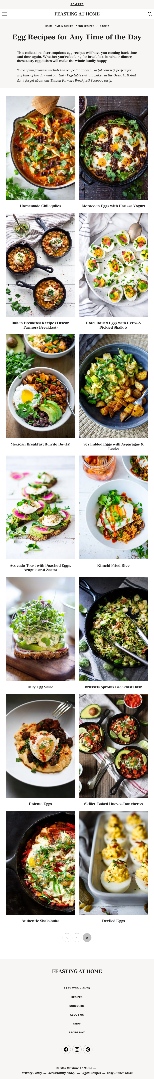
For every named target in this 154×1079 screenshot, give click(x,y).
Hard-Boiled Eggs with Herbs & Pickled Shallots (113, 325)
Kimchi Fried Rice (113, 565)
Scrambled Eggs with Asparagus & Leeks (113, 446)
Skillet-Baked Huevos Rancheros (113, 804)
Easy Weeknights (77, 988)
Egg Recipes (86, 26)
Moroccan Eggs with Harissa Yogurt (113, 206)
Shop (77, 1023)
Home (49, 26)
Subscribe (77, 1005)
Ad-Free (76, 4)
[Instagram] (77, 1049)
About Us (77, 1014)
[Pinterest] (87, 1049)
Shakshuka (89, 70)
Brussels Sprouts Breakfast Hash (113, 687)
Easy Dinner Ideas (120, 1073)
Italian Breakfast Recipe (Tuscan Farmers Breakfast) (40, 325)
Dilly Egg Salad (40, 687)
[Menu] (4, 13)
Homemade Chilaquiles (40, 206)
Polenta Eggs (40, 804)
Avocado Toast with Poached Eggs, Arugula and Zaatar (40, 567)
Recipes (77, 997)
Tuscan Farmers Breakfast (69, 80)
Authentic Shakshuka (40, 921)
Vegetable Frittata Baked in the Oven (94, 75)
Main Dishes (65, 26)
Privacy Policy (32, 1073)
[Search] (149, 13)
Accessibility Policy (61, 1073)
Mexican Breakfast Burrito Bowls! (40, 444)
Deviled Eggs (113, 921)
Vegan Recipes (91, 1073)
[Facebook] (66, 1049)
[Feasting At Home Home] (77, 13)
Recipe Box (77, 1032)
